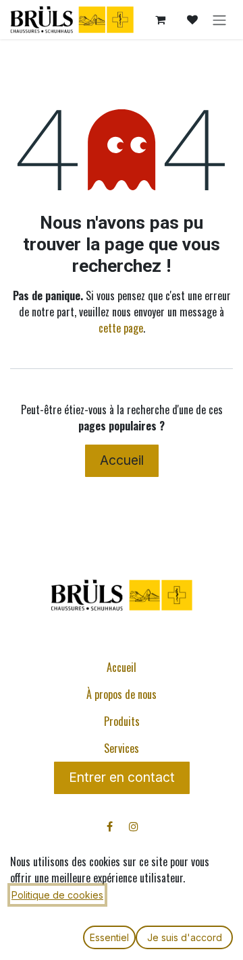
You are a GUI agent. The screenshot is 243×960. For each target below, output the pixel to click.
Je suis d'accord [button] (184, 937)
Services (121, 748)
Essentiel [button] (109, 937)
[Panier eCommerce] (159, 19)
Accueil (122, 460)
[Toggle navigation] (219, 19)
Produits (122, 721)
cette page (121, 328)
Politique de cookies (57, 895)
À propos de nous (121, 694)
